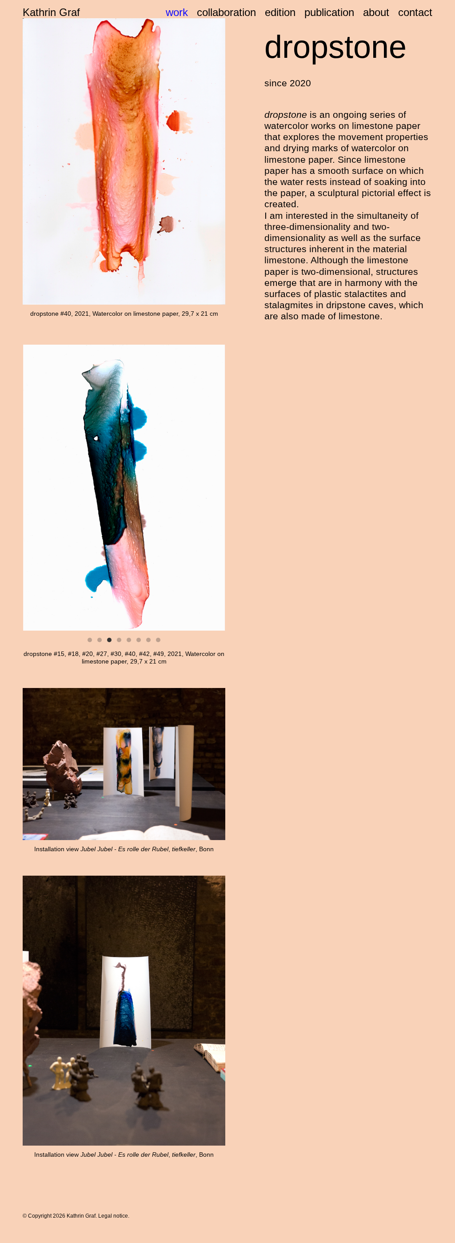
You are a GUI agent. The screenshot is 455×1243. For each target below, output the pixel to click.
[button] (90, 640)
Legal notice (113, 1216)
